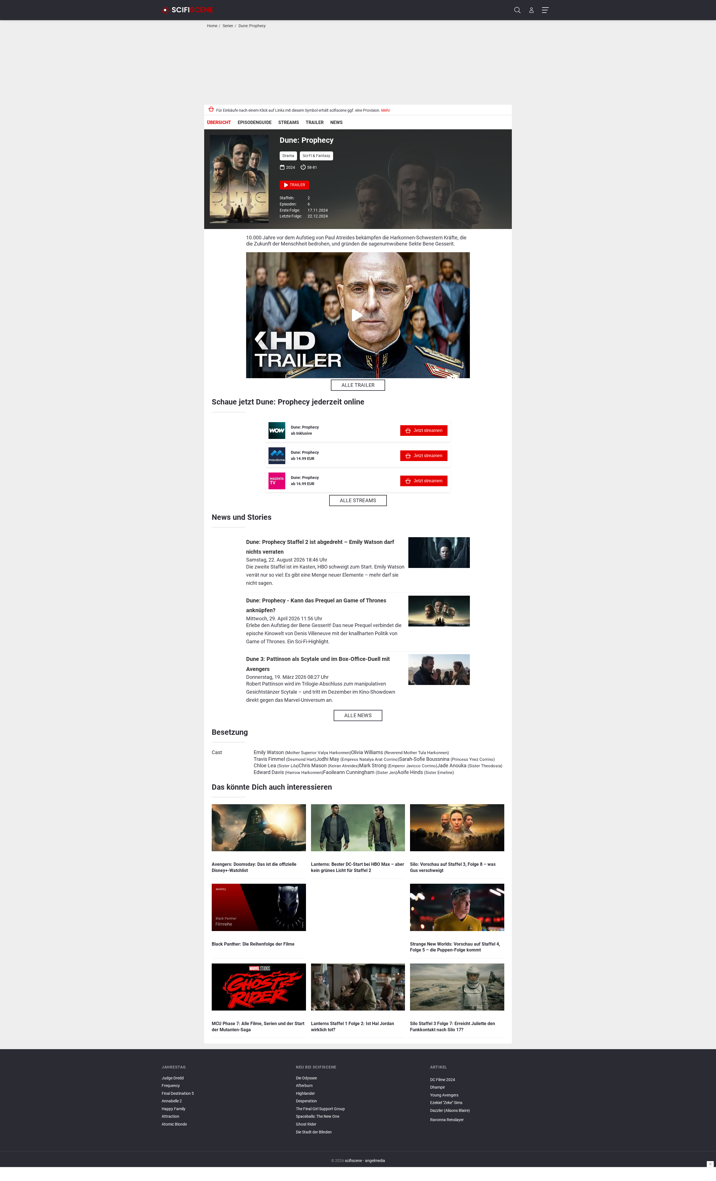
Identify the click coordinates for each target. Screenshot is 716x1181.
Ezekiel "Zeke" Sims (446, 1102)
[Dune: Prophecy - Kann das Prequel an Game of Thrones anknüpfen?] (439, 622)
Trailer (315, 122)
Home (212, 26)
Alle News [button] (358, 715)
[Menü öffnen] (545, 10)
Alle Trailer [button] (358, 385)
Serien (228, 26)
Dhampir (437, 1087)
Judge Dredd (173, 1078)
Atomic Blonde (174, 1124)
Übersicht (219, 122)
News (336, 122)
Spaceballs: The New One (317, 1116)
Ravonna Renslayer (447, 1119)
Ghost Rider (306, 1124)
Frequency (171, 1085)
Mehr (385, 110)
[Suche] (517, 10)
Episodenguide (255, 122)
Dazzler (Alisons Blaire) (450, 1110)
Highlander (305, 1093)
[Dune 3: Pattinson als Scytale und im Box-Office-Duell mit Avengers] (439, 680)
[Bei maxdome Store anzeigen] (276, 455)
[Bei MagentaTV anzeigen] (276, 481)
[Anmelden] (531, 10)
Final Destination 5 (178, 1093)
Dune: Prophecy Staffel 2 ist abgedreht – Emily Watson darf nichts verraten (320, 547)
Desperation (306, 1101)
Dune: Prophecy (252, 26)
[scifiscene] (190, 10)
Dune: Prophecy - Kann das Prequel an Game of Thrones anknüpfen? (316, 605)
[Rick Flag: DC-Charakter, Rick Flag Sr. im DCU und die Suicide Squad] (492, 1115)
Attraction (170, 1116)
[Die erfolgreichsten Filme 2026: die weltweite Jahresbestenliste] (492, 1075)
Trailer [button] (297, 185)
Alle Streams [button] (358, 500)
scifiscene (353, 1160)
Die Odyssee (306, 1078)
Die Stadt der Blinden (314, 1132)
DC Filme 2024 (442, 1079)
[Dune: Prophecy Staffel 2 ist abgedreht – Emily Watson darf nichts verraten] (439, 563)
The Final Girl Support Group (320, 1109)
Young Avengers (444, 1095)
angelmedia (375, 1160)
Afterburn (304, 1085)
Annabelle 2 (172, 1101)
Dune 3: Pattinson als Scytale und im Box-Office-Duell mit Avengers (318, 664)
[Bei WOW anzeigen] (276, 430)
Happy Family (173, 1109)
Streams (288, 122)
